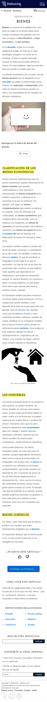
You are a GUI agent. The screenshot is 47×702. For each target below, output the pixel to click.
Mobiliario (31, 619)
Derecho (7, 10)
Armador (31, 624)
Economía (17, 10)
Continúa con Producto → (23, 569)
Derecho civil (23, 310)
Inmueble (9, 614)
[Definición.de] (11, 4)
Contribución (10, 624)
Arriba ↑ (35, 690)
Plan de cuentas (34, 614)
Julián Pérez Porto (22, 588)
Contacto (27, 690)
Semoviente (10, 619)
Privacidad (18, 690)
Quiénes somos (7, 690)
